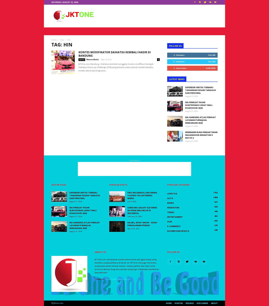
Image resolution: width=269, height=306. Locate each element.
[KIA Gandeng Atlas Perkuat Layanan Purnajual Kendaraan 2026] (175, 121)
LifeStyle (172, 193)
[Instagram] (200, 2)
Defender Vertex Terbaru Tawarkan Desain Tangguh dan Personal (200, 90)
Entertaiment (175, 217)
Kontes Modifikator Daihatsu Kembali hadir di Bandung (114, 53)
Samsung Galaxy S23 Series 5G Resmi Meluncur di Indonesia (142, 210)
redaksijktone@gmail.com (118, 279)
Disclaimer (202, 303)
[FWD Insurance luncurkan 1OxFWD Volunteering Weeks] (117, 196)
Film (169, 221)
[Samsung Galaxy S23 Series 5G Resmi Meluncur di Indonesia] (117, 211)
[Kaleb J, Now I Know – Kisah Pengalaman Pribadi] (117, 226)
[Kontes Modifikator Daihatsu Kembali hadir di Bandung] (63, 62)
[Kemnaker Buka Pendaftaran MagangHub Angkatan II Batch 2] (175, 136)
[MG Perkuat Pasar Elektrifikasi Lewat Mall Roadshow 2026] (175, 106)
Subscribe (210, 68)
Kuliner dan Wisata (178, 231)
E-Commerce (173, 226)
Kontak (179, 303)
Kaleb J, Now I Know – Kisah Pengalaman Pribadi (142, 224)
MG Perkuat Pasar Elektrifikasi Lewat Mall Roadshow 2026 (199, 105)
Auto (81, 59)
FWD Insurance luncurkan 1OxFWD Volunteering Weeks (142, 195)
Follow (211, 55)
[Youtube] (215, 2)
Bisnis (170, 203)
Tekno (170, 212)
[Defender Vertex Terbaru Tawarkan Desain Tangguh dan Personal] (175, 91)
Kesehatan (173, 207)
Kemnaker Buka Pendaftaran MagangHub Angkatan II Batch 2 (201, 135)
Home (169, 303)
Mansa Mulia (92, 59)
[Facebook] (194, 2)
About (214, 303)
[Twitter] (205, 2)
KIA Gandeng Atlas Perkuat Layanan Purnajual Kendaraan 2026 (200, 120)
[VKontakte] (210, 2)
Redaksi (190, 303)
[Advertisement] (161, 16)
